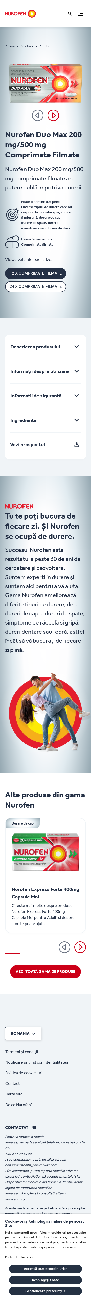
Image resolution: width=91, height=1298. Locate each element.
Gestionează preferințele (45, 1291)
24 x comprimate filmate (36, 286)
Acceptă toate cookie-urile (45, 1269)
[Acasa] (20, 14)
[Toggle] (80, 13)
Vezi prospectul (27, 444)
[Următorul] (80, 947)
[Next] (53, 115)
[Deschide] (69, 13)
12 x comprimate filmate (36, 273)
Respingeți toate (45, 1280)
